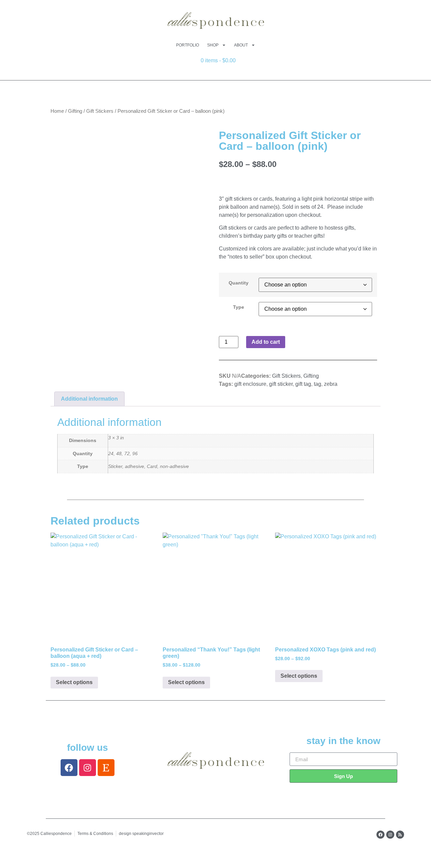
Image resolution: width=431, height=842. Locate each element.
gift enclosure (250, 384)
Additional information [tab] (89, 399)
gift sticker (281, 384)
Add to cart (266, 342)
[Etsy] (106, 767)
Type (238, 307)
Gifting (75, 111)
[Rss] (400, 835)
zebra (330, 384)
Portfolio (187, 45)
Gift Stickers (99, 111)
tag (317, 384)
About (241, 45)
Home (57, 111)
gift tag (303, 384)
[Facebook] (69, 767)
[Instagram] (87, 767)
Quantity (238, 282)
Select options (74, 682)
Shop (213, 45)
